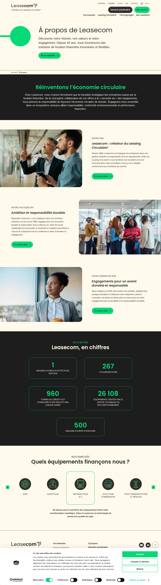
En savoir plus (101, 176)
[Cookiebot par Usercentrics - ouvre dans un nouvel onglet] (16, 580)
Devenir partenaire (120, 9)
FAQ (126, 3)
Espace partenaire (61, 547)
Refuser (140, 569)
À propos (101, 3)
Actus (120, 3)
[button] (25, 493)
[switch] (73, 580)
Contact (134, 3)
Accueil (14, 72)
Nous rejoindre (48, 55)
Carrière (111, 3)
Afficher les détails (137, 580)
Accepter (140, 554)
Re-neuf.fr (142, 9)
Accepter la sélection (140, 562)
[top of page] (155, 545)
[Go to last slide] (7, 487)
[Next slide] (153, 487)
